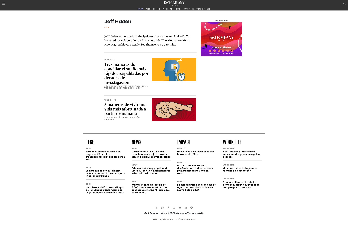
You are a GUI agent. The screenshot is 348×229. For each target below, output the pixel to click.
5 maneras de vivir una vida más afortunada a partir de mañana (125, 108)
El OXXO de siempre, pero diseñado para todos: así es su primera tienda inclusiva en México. (195, 169)
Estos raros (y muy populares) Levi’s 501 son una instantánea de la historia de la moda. (151, 171)
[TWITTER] (174, 208)
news (136, 141)
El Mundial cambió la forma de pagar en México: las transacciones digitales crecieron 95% (105, 155)
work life (232, 141)
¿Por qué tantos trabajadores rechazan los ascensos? (240, 169)
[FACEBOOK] (168, 208)
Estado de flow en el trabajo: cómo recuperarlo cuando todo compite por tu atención (241, 185)
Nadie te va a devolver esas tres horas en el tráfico (196, 153)
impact (184, 141)
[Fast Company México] (174, 3)
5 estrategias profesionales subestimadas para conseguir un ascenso (242, 154)
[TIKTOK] (156, 208)
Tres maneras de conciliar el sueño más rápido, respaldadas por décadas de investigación (126, 73)
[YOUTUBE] (179, 208)
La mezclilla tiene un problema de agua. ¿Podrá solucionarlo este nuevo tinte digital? (196, 187)
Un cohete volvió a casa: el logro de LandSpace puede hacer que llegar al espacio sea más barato (105, 190)
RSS (106, 27)
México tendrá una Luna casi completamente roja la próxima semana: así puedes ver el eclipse (151, 154)
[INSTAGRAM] (162, 208)
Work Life (110, 59)
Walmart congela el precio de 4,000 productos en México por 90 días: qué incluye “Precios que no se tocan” (151, 188)
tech (90, 141)
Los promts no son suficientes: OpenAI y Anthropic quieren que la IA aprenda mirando (105, 173)
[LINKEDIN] (185, 208)
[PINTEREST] (191, 208)
